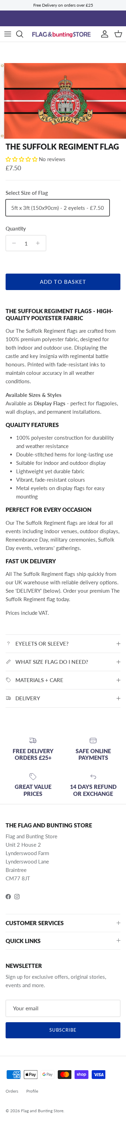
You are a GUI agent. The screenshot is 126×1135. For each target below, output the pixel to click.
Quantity (16, 228)
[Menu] (7, 34)
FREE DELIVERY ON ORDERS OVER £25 (63, 20)
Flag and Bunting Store (42, 1110)
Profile (32, 1091)
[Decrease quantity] (12, 243)
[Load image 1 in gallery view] (63, 101)
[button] (22, 159)
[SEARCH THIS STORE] (23, 34)
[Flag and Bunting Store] (63, 34)
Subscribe (63, 1030)
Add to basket (63, 281)
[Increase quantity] (40, 243)
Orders (12, 1091)
